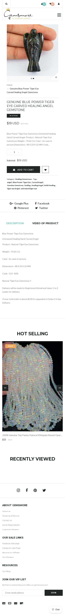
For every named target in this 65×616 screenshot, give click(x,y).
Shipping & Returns (10, 516)
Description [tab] (15, 223)
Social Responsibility (11, 525)
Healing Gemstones (23, 179)
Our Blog (6, 571)
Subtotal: (11, 160)
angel (9, 182)
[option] (32, 50)
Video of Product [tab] (45, 223)
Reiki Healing (49, 185)
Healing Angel (37, 185)
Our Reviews (7, 557)
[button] (6, 4)
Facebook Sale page (10, 543)
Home (9, 85)
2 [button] (33, 78)
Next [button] (60, 388)
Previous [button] (5, 388)
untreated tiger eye (29, 188)
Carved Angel (37, 182)
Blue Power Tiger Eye (22, 182)
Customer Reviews (10, 529)
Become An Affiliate (11, 552)
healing (27, 185)
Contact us (7, 520)
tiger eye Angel (13, 188)
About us (6, 511)
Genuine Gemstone (15, 185)
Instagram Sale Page (11, 548)
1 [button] (31, 78)
